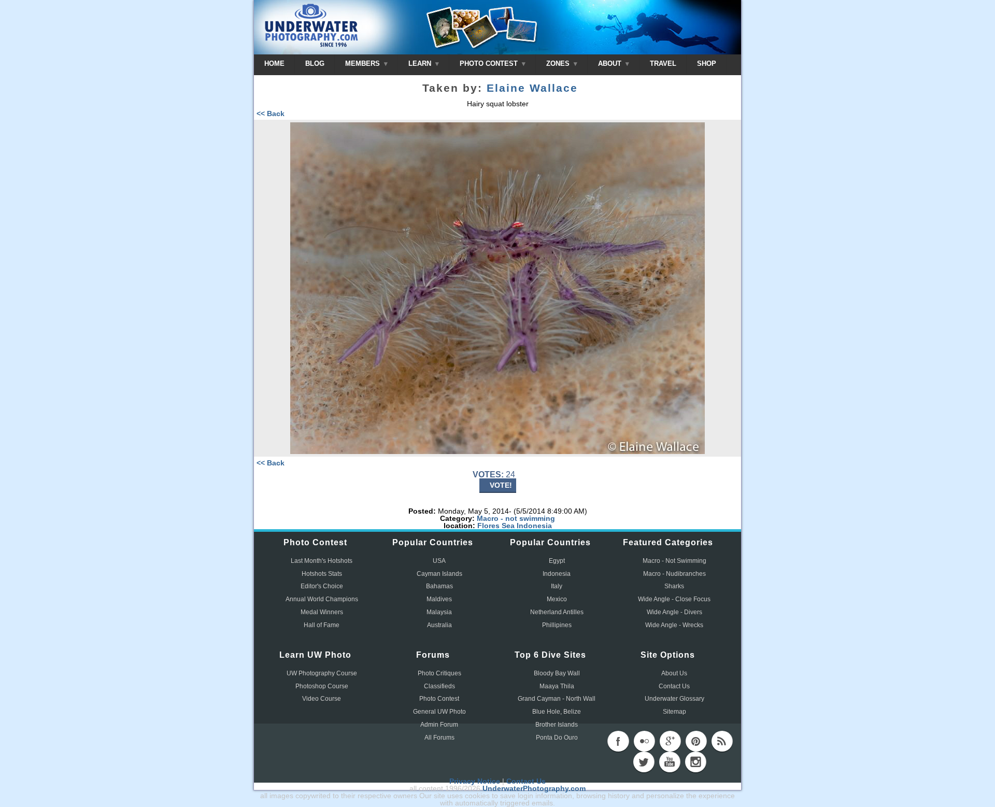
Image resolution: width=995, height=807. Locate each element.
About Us (674, 673)
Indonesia (534, 525)
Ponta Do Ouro (557, 737)
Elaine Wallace (532, 88)
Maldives (439, 599)
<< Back (271, 113)
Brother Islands (556, 724)
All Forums (439, 737)
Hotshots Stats (322, 573)
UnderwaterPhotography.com (534, 788)
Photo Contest (439, 698)
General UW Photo (439, 711)
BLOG (314, 63)
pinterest (696, 741)
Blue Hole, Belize (556, 711)
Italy (556, 586)
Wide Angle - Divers (674, 612)
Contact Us (674, 686)
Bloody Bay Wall (557, 673)
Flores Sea (496, 525)
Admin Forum (439, 724)
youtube (669, 762)
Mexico (557, 599)
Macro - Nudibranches (674, 573)
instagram (695, 762)
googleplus (670, 741)
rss (722, 741)
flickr (644, 741)
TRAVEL (663, 63)
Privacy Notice (474, 781)
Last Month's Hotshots (321, 560)
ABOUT (610, 63)
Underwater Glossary (674, 698)
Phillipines (557, 625)
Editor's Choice (322, 586)
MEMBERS (363, 63)
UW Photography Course (322, 673)
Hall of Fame (321, 625)
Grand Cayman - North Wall (556, 698)
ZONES (559, 63)
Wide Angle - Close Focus (674, 599)
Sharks (674, 586)
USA (439, 560)
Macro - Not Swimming (674, 560)
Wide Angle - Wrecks (674, 625)
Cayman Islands (439, 573)
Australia (439, 625)
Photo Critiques (439, 673)
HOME (274, 63)
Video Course (321, 698)
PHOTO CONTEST (490, 63)
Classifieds (439, 686)
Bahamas (439, 586)
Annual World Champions (322, 599)
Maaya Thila (556, 686)
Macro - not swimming (516, 518)
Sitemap (674, 711)
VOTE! (501, 485)
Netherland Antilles (557, 612)
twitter (643, 762)
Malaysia (439, 612)
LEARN (420, 63)
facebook (618, 741)
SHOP (706, 63)
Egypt (557, 560)
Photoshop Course (321, 686)
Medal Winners (322, 612)
